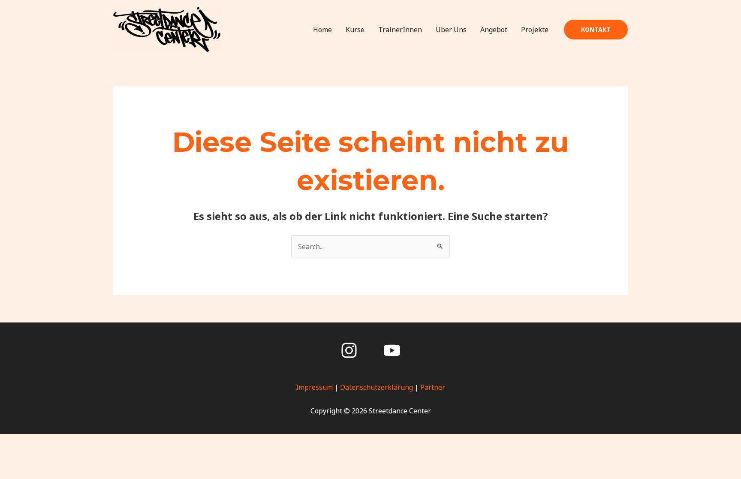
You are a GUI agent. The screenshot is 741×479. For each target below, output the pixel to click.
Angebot (493, 29)
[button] (596, 29)
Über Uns (451, 29)
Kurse (355, 29)
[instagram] (349, 350)
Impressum (314, 387)
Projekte (534, 29)
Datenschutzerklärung (376, 387)
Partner (432, 387)
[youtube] (392, 350)
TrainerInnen (400, 29)
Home (322, 29)
